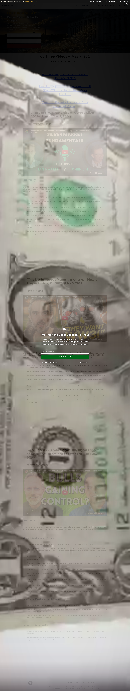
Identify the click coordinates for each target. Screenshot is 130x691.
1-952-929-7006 (31, 1)
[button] (126, 3)
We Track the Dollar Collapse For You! (65, 334)
